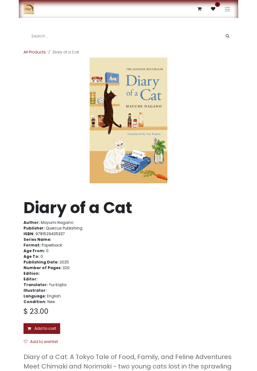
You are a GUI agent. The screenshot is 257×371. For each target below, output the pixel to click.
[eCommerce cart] (199, 8)
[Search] (227, 36)
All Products (35, 52)
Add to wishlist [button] (44, 341)
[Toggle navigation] (227, 9)
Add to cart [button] (45, 328)
